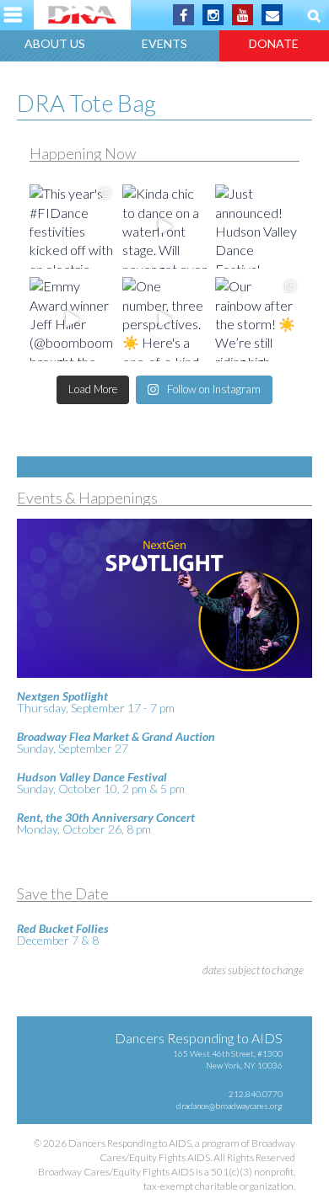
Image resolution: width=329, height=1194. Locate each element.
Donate (274, 43)
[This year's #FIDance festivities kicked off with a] (72, 226)
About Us (54, 43)
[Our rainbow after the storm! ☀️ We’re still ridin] (257, 319)
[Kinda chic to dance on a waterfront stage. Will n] (164, 226)
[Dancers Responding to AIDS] (82, 14)
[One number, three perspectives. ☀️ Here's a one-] (164, 319)
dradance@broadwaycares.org (229, 1106)
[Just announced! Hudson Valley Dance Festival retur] (257, 226)
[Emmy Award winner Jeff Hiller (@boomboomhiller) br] (72, 319)
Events (164, 43)
